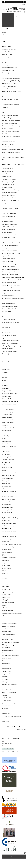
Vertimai (16, 26)
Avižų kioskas (17, 14)
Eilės (3, 741)
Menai (4, 18)
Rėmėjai (11, 857)
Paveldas (5, 26)
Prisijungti (23, 4)
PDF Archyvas (17, 855)
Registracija (10, 855)
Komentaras (17, 24)
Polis (16, 20)
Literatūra (6, 14)
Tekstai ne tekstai (18, 22)
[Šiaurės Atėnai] (14, 8)
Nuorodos (5, 857)
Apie (5, 855)
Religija (5, 24)
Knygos (16, 16)
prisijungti (7, 751)
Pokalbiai (5, 20)
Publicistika (6, 16)
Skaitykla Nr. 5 (18, 18)
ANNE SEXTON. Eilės (7, 743)
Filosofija (5, 22)
